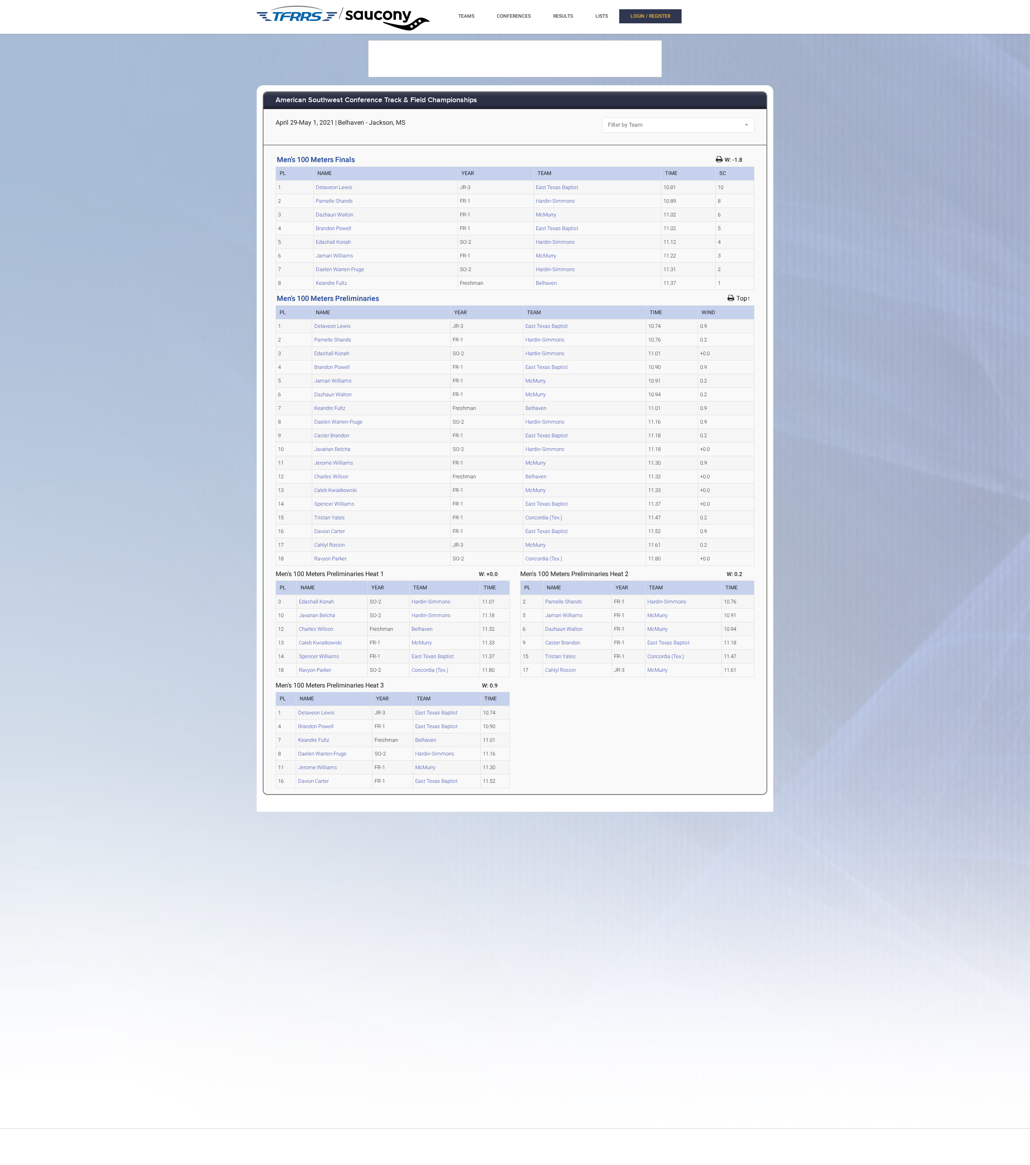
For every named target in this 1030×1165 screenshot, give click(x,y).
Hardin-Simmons (555, 201)
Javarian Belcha (332, 449)
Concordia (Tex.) (543, 518)
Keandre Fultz (331, 283)
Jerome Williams (333, 463)
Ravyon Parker (330, 559)
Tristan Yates (329, 518)
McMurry (546, 215)
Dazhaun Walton (334, 215)
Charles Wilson (331, 476)
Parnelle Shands (334, 201)
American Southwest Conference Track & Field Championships (376, 100)
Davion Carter (329, 531)
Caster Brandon (331, 435)
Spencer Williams (334, 504)
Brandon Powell (333, 228)
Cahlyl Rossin (329, 545)
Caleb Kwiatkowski (335, 490)
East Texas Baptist (557, 187)
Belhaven (546, 283)
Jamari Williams (334, 256)
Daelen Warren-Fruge (340, 269)
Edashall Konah (333, 242)
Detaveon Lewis (334, 187)
